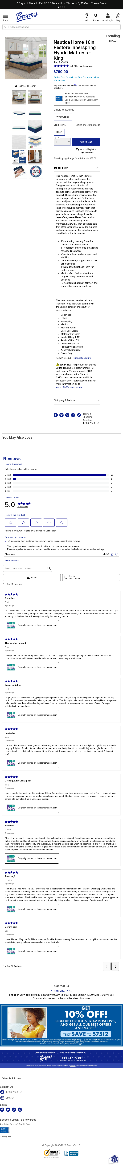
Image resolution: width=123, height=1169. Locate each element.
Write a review (86, 66)
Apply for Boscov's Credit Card (15, 1124)
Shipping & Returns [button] (64, 400)
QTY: (57, 138)
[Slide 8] (19, 157)
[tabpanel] (61, 2)
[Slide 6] (19, 142)
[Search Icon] (5, 27)
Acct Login (107, 20)
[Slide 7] (35, 142)
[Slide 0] (19, 97)
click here (84, 998)
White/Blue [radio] (63, 117)
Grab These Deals (95, 3)
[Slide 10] (20, 171)
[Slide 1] (35, 97)
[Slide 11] (36, 171)
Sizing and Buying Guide (88, 125)
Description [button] (61, 167)
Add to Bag (86, 141)
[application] (113, 1159)
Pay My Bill (5, 1136)
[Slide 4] (19, 127)
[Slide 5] (35, 127)
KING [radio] (59, 132)
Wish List (89, 152)
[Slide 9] (35, 157)
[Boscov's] (27, 17)
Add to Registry (88, 149)
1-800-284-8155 (91, 423)
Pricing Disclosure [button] (82, 358)
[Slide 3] (35, 112)
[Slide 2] (19, 112)
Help (87, 20)
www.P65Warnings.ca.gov (69, 387)
